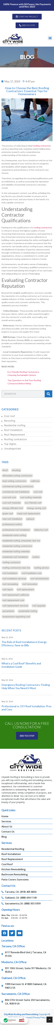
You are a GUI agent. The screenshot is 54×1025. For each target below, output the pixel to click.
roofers (35, 557)
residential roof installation (15, 557)
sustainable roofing (27, 611)
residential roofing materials (16, 551)
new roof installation (12, 519)
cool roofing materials (30, 497)
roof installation (10, 573)
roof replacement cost (13, 600)
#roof (5, 470)
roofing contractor (41, 145)
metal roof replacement (28, 513)
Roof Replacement (14, 434)
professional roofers (12, 524)
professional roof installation (16, 530)
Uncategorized (12, 448)
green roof (8, 513)
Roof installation (13, 429)
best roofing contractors (14, 481)
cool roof (38, 491)
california (35, 481)
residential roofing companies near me (21, 540)
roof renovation (29, 584)
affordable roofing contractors (17, 475)
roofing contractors (43, 227)
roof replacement (25, 589)
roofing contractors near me (16, 567)
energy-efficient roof (13, 508)
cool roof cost (9, 497)
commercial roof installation (16, 491)
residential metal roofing (14, 535)
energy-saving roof (36, 508)
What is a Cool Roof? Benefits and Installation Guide (21, 665)
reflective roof (41, 530)
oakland (30, 519)
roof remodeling (10, 584)
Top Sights (10, 443)
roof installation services (14, 578)
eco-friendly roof (33, 502)
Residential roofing (14, 425)
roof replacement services (15, 605)
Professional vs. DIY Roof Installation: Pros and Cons (26, 708)
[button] (50, 38)
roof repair (8, 589)
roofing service (41, 567)
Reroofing (9, 420)
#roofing (16, 470)
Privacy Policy (39, 1017)
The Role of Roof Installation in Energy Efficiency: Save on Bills (24, 643)
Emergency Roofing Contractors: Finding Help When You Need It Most (26, 686)
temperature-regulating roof (16, 616)
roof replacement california (16, 595)
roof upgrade (38, 605)
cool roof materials (12, 502)
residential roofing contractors (17, 546)
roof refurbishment (39, 578)
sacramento (8, 611)
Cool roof (9, 416)
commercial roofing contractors (18, 486)
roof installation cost (31, 573)
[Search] (48, 393)
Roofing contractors (15, 439)
